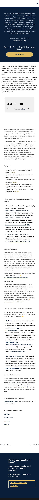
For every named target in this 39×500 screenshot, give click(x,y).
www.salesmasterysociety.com (14, 302)
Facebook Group (9, 417)
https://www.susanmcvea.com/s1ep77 (17, 234)
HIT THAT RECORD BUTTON (18, 484)
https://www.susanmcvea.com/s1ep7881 (17, 241)
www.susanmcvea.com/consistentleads (16, 277)
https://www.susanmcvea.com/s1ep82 (17, 210)
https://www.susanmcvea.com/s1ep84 (17, 217)
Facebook (7, 414)
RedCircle (23, 109)
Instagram (7, 421)
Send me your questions (11, 401)
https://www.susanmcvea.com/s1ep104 (17, 225)
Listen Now (19, 54)
